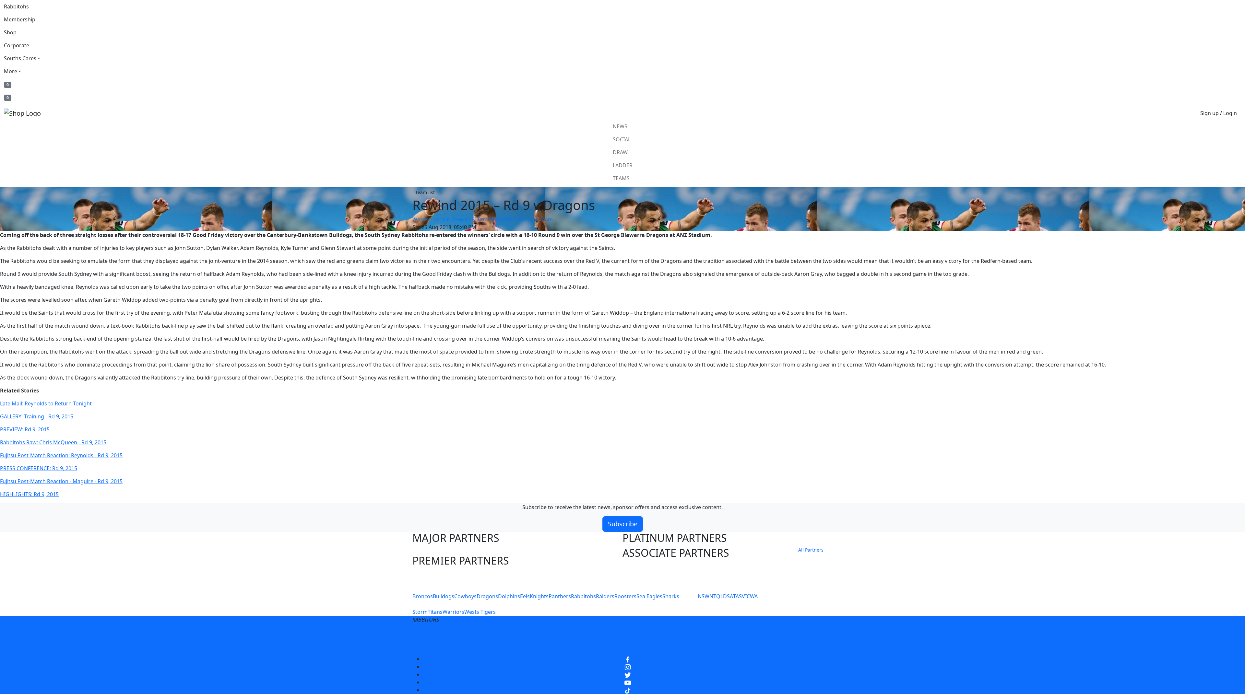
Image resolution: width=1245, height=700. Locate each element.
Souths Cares (20, 58)
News (620, 126)
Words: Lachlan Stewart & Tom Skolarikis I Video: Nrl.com (482, 219)
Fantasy (756, 635)
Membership (19, 19)
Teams (621, 178)
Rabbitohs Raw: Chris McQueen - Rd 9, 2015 (53, 442)
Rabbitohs (16, 6)
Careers (575, 635)
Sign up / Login (1218, 113)
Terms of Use (496, 635)
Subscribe (622, 523)
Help (601, 635)
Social (622, 139)
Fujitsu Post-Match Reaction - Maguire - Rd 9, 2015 (61, 481)
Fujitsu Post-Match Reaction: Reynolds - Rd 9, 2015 (61, 455)
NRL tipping (722, 635)
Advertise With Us (676, 635)
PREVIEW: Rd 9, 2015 (25, 429)
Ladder (623, 165)
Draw (620, 152)
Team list (425, 192)
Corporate (16, 45)
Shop (10, 32)
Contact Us (630, 635)
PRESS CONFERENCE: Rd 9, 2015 (38, 468)
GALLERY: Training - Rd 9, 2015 (36, 416)
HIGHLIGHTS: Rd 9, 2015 (29, 494)
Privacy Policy (538, 635)
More (10, 71)
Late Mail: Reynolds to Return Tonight (46, 403)
